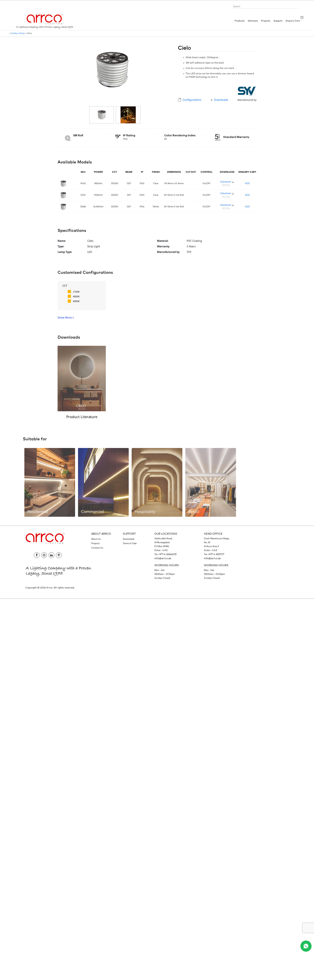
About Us (96, 539)
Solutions (253, 21)
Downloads (221, 100)
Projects (265, 21)
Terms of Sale (130, 544)
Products (239, 21)
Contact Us (97, 548)
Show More (65, 317)
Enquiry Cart (293, 20)
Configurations (192, 100)
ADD (247, 184)
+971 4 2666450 (167, 554)
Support (277, 21)
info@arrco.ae (162, 558)
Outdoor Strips (18, 33)
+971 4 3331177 (216, 554)
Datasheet (225, 182)
